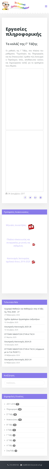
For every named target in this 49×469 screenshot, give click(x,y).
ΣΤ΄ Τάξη (11, 414)
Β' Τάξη (11, 425)
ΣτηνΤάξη (11, 450)
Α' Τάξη (10, 445)
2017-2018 (12, 404)
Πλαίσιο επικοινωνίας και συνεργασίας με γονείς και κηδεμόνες (18, 242)
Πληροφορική (13, 409)
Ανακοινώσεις (13, 419)
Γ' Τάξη (10, 435)
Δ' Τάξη (10, 440)
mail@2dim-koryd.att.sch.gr (32, 465)
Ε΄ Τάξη (10, 430)
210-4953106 (14, 465)
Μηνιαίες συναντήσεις (16, 225)
